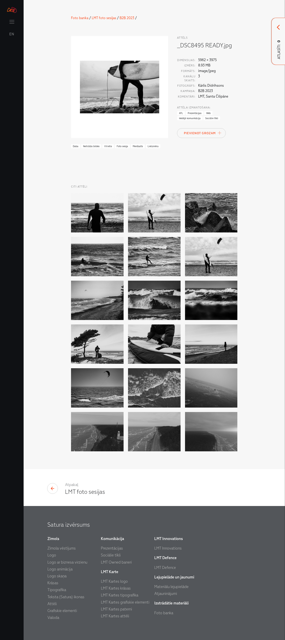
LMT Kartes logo (114, 581)
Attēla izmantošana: (194, 107)
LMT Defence (165, 567)
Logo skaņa (57, 576)
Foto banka (79, 18)
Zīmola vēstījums (61, 548)
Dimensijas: (186, 60)
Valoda (53, 617)
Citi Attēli (79, 186)
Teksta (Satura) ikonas (65, 597)
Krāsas (52, 583)
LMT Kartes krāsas (116, 588)
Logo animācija (60, 569)
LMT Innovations (168, 548)
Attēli (52, 603)
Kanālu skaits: (189, 78)
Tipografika (56, 589)
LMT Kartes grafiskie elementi (125, 602)
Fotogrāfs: (186, 86)
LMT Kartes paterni (116, 609)
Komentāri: (186, 96)
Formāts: (188, 71)
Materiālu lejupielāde (171, 586)
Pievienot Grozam (200, 133)
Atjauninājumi (165, 593)
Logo (51, 555)
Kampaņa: (188, 91)
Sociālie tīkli (111, 555)
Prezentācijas (112, 548)
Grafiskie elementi (62, 610)
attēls (182, 38)
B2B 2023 (127, 18)
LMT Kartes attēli (115, 616)
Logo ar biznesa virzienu (67, 562)
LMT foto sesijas (104, 18)
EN (11, 34)
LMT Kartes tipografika (119, 595)
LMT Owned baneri (116, 562)
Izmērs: (189, 65)
